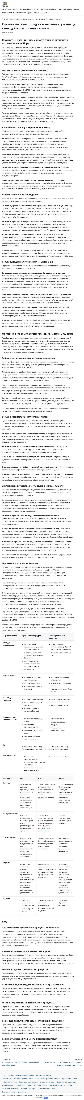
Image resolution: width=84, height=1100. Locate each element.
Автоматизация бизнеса (47, 1089)
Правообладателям (69, 1078)
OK (46, 1097)
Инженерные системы (10, 1089)
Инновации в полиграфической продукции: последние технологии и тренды (63, 1062)
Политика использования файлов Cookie (17, 1078)
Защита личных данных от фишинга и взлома (38, 9)
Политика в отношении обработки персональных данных (30, 1075)
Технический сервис (24, 13)
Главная (5, 19)
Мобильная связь (41, 13)
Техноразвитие (8, 13)
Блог (3, 1075)
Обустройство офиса (57, 1085)
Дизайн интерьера (28, 1089)
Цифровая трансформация (68, 9)
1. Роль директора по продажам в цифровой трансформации (20, 1062)
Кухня (70, 1085)
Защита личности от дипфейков (14, 1092)
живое (46, 831)
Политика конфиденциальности (47, 1078)
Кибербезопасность (10, 9)
